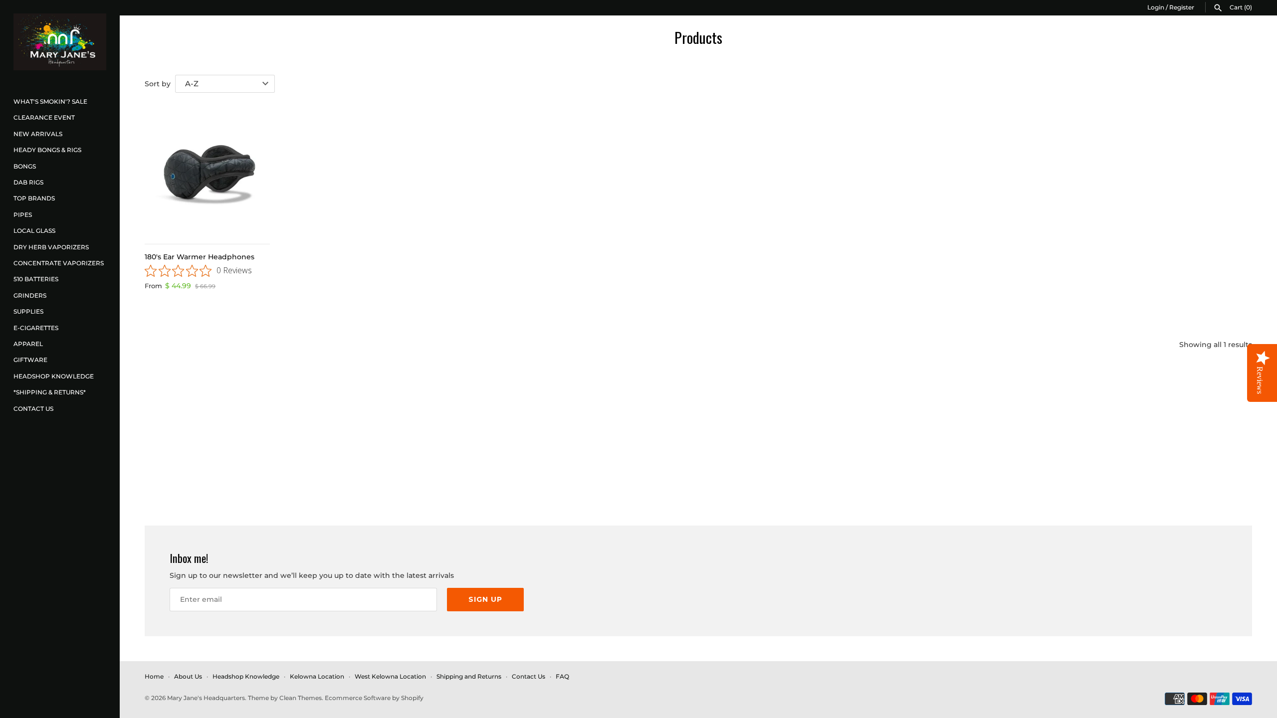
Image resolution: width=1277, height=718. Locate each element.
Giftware (30, 359)
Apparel (28, 344)
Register (1181, 7)
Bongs (24, 166)
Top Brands (34, 198)
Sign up (485, 599)
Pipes (22, 214)
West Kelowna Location (390, 676)
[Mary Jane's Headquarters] (60, 41)
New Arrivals (37, 134)
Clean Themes (300, 698)
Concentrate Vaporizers (58, 263)
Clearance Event (44, 117)
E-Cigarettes (35, 328)
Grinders (29, 295)
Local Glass (34, 230)
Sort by (158, 83)
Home (154, 676)
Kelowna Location (317, 676)
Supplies (28, 311)
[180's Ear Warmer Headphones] (207, 170)
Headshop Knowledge (53, 376)
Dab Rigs (28, 182)
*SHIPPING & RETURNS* (49, 392)
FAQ (562, 676)
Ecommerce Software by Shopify (374, 698)
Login (1155, 7)
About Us (188, 676)
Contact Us (33, 408)
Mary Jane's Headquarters (206, 698)
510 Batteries (35, 279)
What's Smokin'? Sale (50, 101)
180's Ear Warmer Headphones (199, 256)
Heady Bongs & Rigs (47, 150)
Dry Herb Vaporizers (51, 247)
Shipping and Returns (468, 676)
